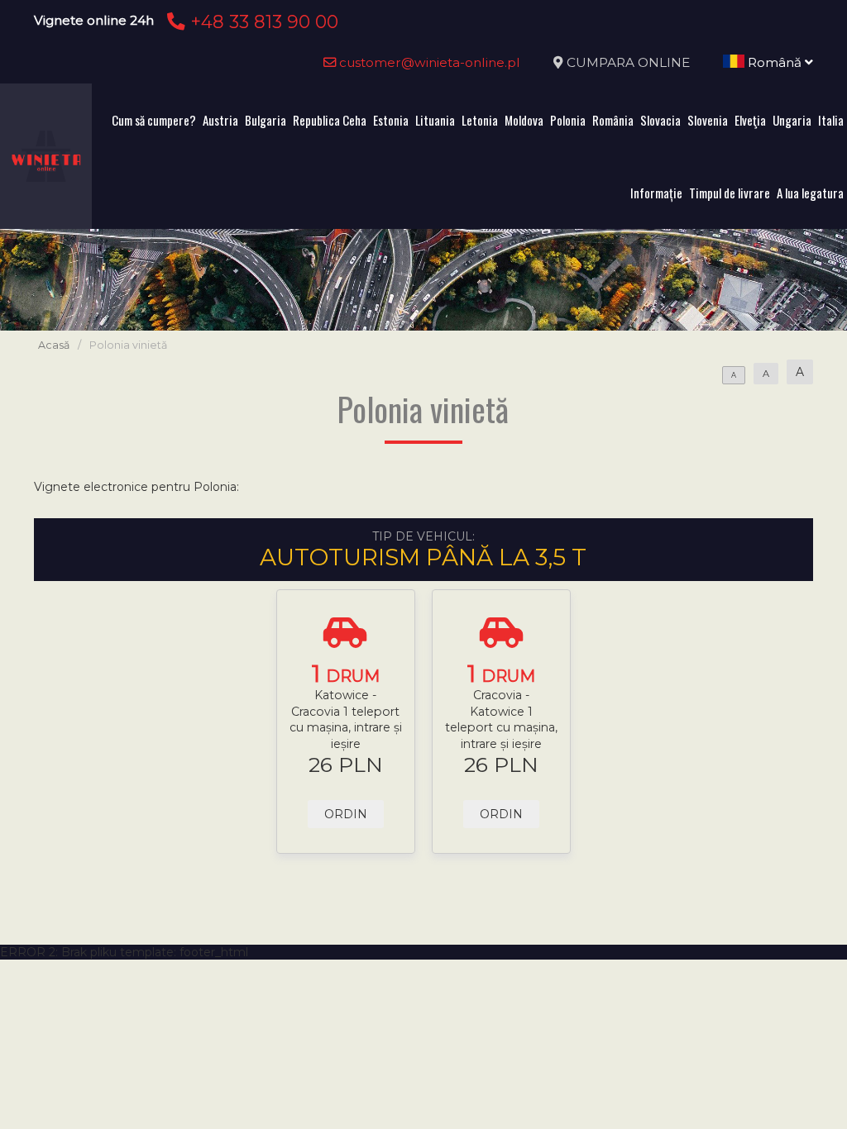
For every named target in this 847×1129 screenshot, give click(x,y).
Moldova (524, 120)
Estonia (391, 120)
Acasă (53, 345)
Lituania (435, 120)
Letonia (480, 120)
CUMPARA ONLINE (628, 62)
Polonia (568, 120)
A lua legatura (810, 192)
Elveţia (750, 120)
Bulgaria (265, 120)
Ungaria (792, 120)
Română (774, 62)
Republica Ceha (329, 120)
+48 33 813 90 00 (261, 21)
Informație (656, 192)
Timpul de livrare (729, 192)
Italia (831, 120)
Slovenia (707, 120)
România (613, 120)
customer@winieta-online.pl (428, 62)
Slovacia (660, 120)
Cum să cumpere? (154, 120)
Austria (220, 120)
